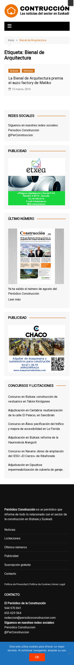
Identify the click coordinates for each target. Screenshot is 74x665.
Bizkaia (14, 70)
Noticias (28, 70)
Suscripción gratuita (17, 565)
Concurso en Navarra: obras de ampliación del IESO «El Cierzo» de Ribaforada (36, 454)
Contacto (10, 573)
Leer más (14, 299)
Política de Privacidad (16, 584)
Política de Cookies (39, 584)
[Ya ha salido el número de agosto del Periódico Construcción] (36, 257)
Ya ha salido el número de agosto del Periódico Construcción (32, 291)
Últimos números (15, 547)
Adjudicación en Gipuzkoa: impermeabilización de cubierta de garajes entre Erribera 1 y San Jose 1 (36, 467)
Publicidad (11, 556)
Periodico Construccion (23, 130)
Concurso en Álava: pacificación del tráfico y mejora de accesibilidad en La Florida (36, 426)
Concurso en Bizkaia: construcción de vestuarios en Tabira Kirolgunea (32, 399)
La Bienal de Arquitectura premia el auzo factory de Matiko (35, 80)
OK (37, 657)
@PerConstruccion (20, 135)
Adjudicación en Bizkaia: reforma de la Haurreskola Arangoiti (33, 440)
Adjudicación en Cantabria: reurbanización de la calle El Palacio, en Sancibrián (35, 413)
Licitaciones (12, 538)
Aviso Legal (58, 584)
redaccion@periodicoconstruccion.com (30, 617)
